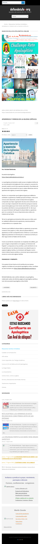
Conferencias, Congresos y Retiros (24, 500)
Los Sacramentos (6, 372)
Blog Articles (8, 467)
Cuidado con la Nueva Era (9, 352)
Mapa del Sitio (8, 527)
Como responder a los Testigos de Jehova (13, 360)
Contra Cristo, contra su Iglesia (10, 376)
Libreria (4, 387)
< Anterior (6, 287)
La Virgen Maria (6, 368)
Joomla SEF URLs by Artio (6, 291)
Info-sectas (5, 356)
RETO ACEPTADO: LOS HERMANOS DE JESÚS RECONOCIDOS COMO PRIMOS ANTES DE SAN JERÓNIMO (17, 416)
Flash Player (16, 301)
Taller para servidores (21, 493)
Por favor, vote (6, 135)
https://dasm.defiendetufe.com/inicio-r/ (13, 177)
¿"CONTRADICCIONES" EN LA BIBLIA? (24, 462)
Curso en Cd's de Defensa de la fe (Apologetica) (15, 364)
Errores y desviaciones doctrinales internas (13, 379)
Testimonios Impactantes (9, 383)
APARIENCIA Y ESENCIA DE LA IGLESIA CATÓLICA (19, 119)
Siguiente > (33, 287)
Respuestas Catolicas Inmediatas (18, 24)
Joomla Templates (13, 537)
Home (6, 24)
